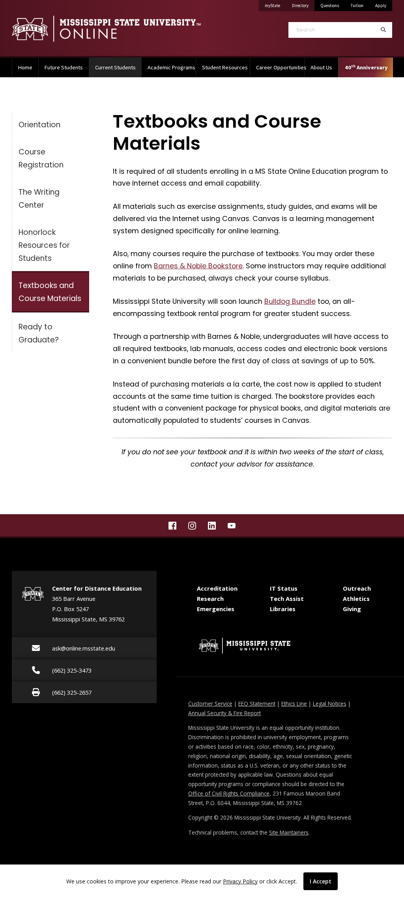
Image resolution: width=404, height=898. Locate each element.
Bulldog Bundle (290, 301)
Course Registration (41, 158)
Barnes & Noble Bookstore (198, 266)
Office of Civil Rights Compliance (228, 793)
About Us (321, 67)
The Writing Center (39, 198)
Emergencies (215, 609)
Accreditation (217, 588)
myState (275, 5)
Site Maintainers (289, 832)
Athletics (356, 598)
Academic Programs (171, 67)
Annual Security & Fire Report (224, 713)
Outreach (357, 588)
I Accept (320, 881)
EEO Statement (256, 703)
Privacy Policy (240, 881)
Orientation (39, 124)
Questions (329, 5)
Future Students (64, 67)
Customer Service (210, 703)
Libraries (283, 609)
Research (210, 598)
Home (25, 67)
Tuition (357, 5)
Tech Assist (287, 598)
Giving (352, 609)
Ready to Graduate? (39, 333)
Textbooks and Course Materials (50, 292)
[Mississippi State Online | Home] (106, 29)
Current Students (118, 67)
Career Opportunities (280, 67)
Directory (303, 5)
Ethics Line (294, 703)
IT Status (283, 588)
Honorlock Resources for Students (44, 245)
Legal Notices (329, 703)
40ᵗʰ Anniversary (366, 67)
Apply (380, 5)
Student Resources (225, 67)
